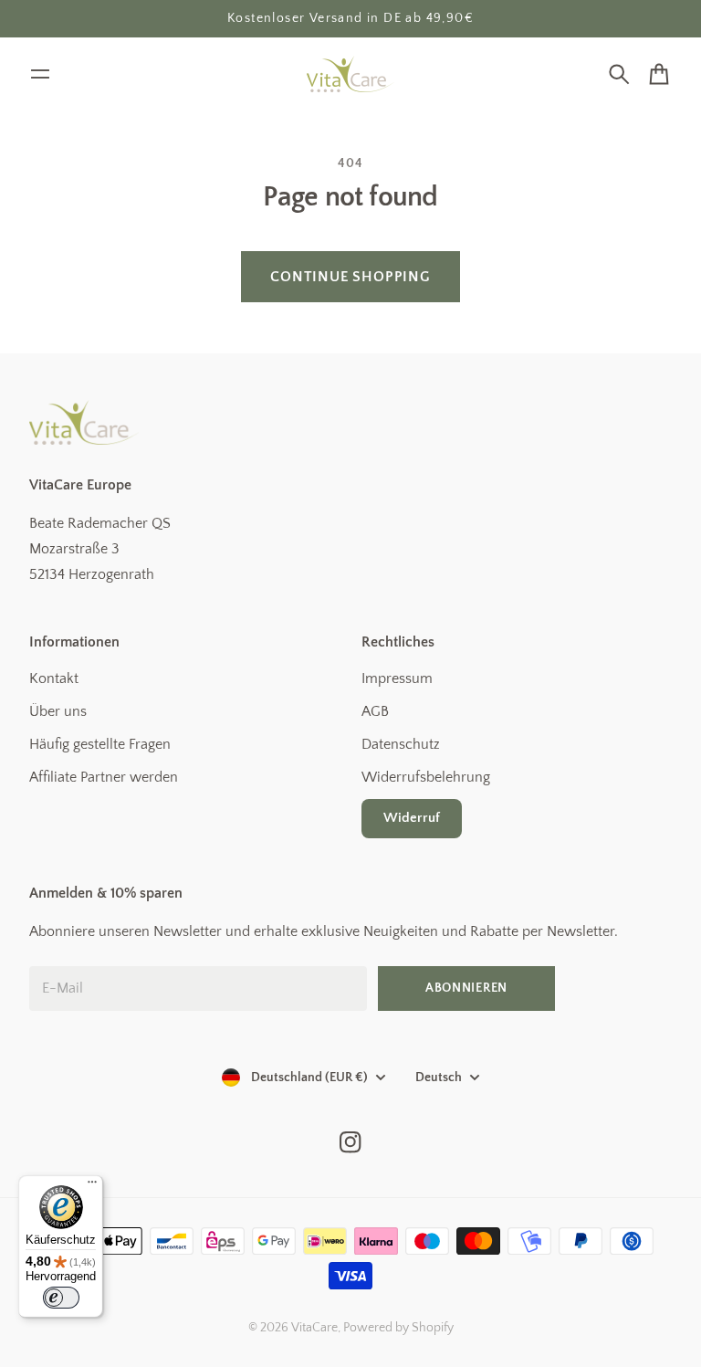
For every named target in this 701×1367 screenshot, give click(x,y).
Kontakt (53, 678)
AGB (375, 711)
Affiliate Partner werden (103, 777)
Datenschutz (400, 744)
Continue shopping (350, 276)
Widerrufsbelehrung (425, 777)
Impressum (397, 678)
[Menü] (92, 1186)
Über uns (58, 711)
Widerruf (411, 817)
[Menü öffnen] (40, 74)
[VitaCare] (350, 74)
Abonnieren (466, 988)
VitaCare (314, 1327)
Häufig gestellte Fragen (100, 744)
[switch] (61, 1298)
